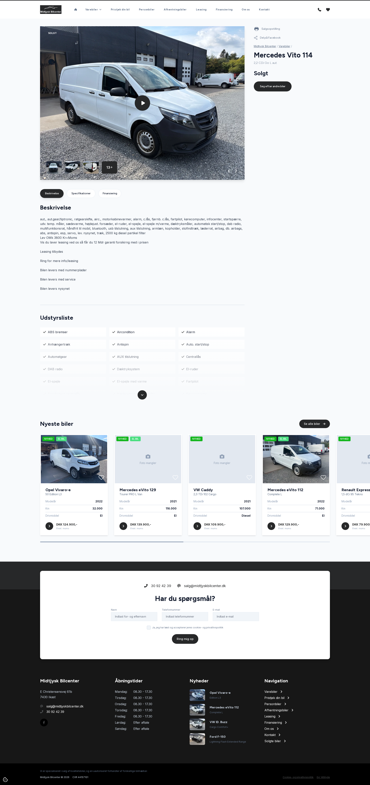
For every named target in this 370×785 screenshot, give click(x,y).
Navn (114, 609)
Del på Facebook (270, 37)
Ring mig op (185, 639)
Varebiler (284, 46)
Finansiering (224, 9)
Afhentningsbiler (175, 9)
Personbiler (147, 9)
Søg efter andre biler (272, 86)
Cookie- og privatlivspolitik (298, 777)
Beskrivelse (52, 193)
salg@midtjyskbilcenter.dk (204, 586)
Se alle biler (312, 423)
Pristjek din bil (120, 9)
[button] (229, 171)
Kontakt (264, 9)
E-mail (216, 609)
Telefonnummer (171, 609)
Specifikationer (81, 193)
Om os (246, 9)
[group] (142, 103)
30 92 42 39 (160, 586)
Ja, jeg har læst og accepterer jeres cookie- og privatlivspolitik (187, 627)
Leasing (201, 9)
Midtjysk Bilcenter (265, 46)
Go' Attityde (323, 777)
